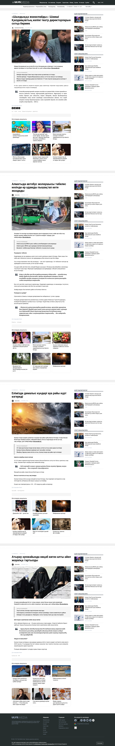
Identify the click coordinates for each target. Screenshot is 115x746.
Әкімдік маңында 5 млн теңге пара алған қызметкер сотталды (36, 74)
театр (19, 111)
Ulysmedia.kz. (26, 237)
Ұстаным (81, 2)
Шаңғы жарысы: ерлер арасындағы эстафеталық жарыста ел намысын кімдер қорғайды (94, 77)
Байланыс (61, 726)
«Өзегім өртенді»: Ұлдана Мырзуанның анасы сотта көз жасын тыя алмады (40, 77)
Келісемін (99, 743)
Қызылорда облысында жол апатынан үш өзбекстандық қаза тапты (93, 37)
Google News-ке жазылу (83, 723)
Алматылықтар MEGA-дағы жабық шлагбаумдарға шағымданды (94, 27)
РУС (102, 2)
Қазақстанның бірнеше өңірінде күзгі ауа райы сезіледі (34, 450)
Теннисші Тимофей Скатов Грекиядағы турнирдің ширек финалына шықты (92, 86)
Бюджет (58, 2)
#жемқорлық (51, 6)
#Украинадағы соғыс (41, 6)
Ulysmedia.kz (55, 68)
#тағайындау (61, 6)
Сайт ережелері (62, 722)
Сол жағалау (51, 2)
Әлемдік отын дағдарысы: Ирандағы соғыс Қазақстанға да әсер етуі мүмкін (40, 615)
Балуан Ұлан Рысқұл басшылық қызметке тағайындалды (93, 58)
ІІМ (19, 655)
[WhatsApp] (19, 108)
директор (35, 111)
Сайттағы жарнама (63, 724)
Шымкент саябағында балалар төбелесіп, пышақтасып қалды (36, 248)
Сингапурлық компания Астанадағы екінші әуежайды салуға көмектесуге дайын (41, 612)
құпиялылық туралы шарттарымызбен (44, 744)
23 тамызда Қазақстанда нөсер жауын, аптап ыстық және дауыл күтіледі (39, 448)
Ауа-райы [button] (88, 6)
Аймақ (71, 2)
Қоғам (76, 2)
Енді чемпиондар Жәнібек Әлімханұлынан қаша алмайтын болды (93, 67)
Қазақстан (14, 655)
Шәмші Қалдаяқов (27, 111)
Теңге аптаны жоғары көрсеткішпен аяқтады (30, 610)
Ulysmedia (17, 195)
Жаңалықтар (43, 2)
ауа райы (14, 490)
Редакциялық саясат (64, 728)
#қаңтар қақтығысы (29, 6)
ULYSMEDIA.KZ (15, 13)
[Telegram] (15, 108)
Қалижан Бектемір (19, 27)
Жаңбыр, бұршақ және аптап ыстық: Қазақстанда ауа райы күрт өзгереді (39, 452)
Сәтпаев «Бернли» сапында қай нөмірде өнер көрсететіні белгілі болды (93, 19)
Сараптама (65, 2)
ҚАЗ (99, 2)
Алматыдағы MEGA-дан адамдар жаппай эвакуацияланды (34, 246)
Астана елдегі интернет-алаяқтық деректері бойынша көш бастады (93, 45)
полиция (19, 322)
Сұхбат (87, 2)
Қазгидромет (20, 490)
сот (12, 111)
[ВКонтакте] (13, 108)
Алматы (14, 322)
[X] (17, 108)
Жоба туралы (62, 720)
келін (15, 111)
